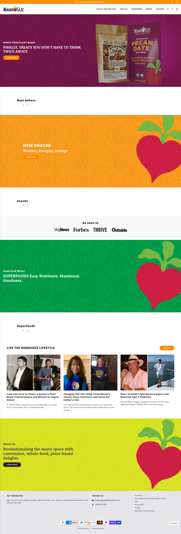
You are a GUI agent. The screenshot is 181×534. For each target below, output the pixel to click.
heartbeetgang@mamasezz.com (107, 500)
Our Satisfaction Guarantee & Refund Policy (150, 498)
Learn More (12, 465)
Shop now (31, 157)
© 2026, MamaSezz (83, 528)
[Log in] (172, 9)
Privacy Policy (139, 505)
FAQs (136, 502)
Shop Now (11, 58)
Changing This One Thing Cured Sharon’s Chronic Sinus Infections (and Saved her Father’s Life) (87, 397)
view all (167, 348)
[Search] (168, 9)
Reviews (137, 508)
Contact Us (138, 495)
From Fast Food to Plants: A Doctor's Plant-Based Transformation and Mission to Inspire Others (33, 397)
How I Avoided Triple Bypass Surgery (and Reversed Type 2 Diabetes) (145, 395)
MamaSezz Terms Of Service (145, 511)
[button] (23, 105)
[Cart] (177, 9)
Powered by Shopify (98, 528)
